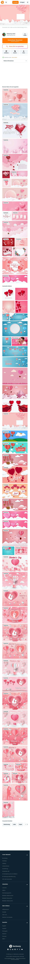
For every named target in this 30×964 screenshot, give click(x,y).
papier (20, 929)
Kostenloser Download (15, 40)
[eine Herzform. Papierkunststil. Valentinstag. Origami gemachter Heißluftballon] (8, 643)
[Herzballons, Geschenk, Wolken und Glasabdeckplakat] (14, 210)
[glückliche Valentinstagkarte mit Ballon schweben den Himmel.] (8, 277)
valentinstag (6, 929)
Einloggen (22, 2)
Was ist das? (14, 57)
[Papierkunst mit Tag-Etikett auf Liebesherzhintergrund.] (10, 241)
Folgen (25, 35)
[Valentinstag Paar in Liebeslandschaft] (6, 173)
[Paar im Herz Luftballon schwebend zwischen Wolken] (14, 161)
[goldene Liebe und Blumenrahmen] (9, 288)
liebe (14, 929)
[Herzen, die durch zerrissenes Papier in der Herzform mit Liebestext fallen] (14, 129)
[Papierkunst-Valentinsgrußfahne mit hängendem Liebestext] (11, 181)
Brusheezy (4, 962)
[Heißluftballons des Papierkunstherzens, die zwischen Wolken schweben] (14, 255)
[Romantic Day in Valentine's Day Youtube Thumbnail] (10, 412)
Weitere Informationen (9, 60)
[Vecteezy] (2, 2)
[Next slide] (24, 929)
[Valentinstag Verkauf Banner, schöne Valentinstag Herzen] (8, 268)
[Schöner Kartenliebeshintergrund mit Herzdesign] (6, 232)
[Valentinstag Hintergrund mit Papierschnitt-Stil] (14, 301)
